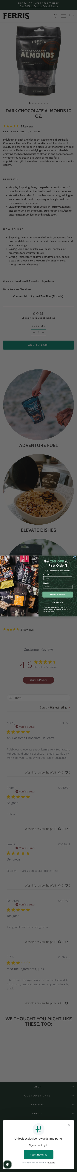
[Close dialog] (75, 557)
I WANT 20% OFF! (57, 595)
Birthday (46, 583)
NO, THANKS (58, 602)
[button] (7, 1164)
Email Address (48, 575)
